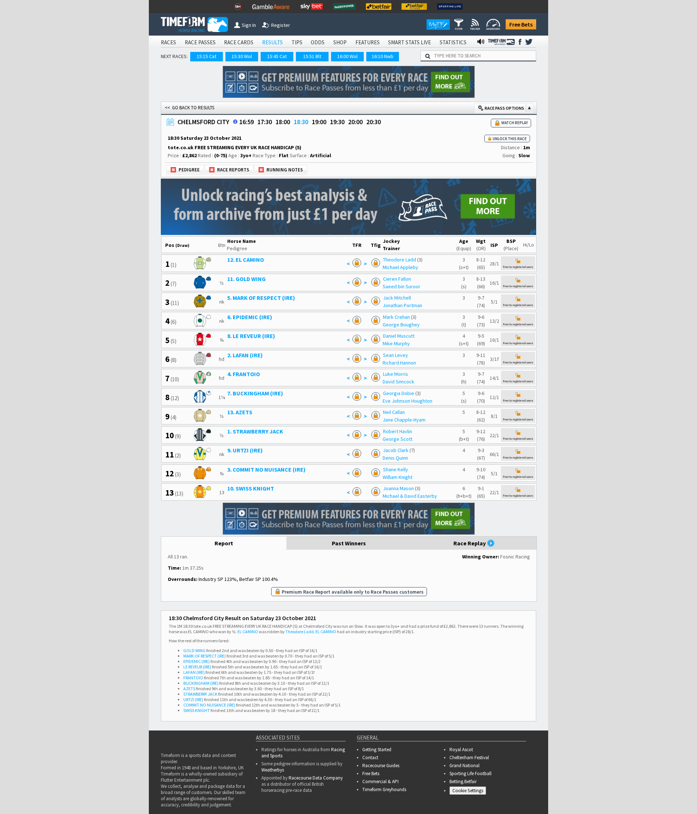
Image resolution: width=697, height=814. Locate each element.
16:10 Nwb (383, 56)
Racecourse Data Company (316, 778)
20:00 (355, 122)
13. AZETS (239, 412)
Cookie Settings (467, 790)
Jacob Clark (395, 450)
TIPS (297, 42)
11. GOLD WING (246, 278)
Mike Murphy (396, 343)
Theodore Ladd (399, 259)
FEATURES (367, 42)
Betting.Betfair (463, 781)
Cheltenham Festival (469, 757)
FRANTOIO (193, 677)
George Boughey (401, 324)
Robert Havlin (397, 431)
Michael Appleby (400, 267)
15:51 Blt (312, 56)
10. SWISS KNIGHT (250, 488)
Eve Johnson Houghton (407, 401)
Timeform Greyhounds (384, 789)
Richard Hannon (399, 362)
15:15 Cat (206, 56)
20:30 (373, 122)
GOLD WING (194, 650)
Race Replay (470, 543)
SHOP (340, 42)
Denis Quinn (395, 458)
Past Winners (349, 543)
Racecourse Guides (380, 765)
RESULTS (272, 42)
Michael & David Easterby (410, 496)
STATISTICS (453, 42)
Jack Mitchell (397, 297)
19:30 (337, 122)
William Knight (397, 477)
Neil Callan (394, 412)
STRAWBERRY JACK (200, 694)
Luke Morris (395, 374)
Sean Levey (395, 355)
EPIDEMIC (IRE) (196, 661)
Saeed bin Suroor (401, 286)
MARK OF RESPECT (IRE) (204, 656)
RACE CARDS (238, 42)
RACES (168, 42)
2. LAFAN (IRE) (245, 355)
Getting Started (376, 749)
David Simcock (398, 381)
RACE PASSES (200, 42)
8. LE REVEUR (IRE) (251, 335)
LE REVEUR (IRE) (197, 666)
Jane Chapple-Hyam (404, 419)
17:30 (264, 122)
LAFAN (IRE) (194, 672)
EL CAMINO (247, 631)
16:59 (246, 122)
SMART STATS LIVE (409, 42)
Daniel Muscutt (399, 336)
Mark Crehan (396, 317)
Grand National (464, 765)
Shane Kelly (395, 469)
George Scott (397, 439)
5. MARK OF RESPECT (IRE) (261, 297)
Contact (370, 757)
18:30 (301, 122)
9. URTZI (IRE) (245, 450)
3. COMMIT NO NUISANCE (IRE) (266, 469)
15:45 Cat (277, 56)
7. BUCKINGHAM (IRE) (255, 393)
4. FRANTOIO (243, 374)
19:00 (319, 122)
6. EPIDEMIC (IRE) (249, 317)
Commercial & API (380, 781)
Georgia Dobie (398, 393)
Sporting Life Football (470, 773)
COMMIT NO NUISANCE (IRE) (209, 705)
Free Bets (521, 24)
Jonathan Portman (402, 305)
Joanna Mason (398, 488)
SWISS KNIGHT (196, 710)
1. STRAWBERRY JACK (255, 431)
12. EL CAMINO (245, 259)
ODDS (318, 42)
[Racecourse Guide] (235, 121)
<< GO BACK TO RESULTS (189, 108)
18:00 (283, 122)
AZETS (189, 688)
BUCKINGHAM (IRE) (201, 683)
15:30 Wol (242, 56)
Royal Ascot (461, 749)
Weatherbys (272, 770)
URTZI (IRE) (193, 699)
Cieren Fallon (397, 279)
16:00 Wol (347, 56)
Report (224, 543)
